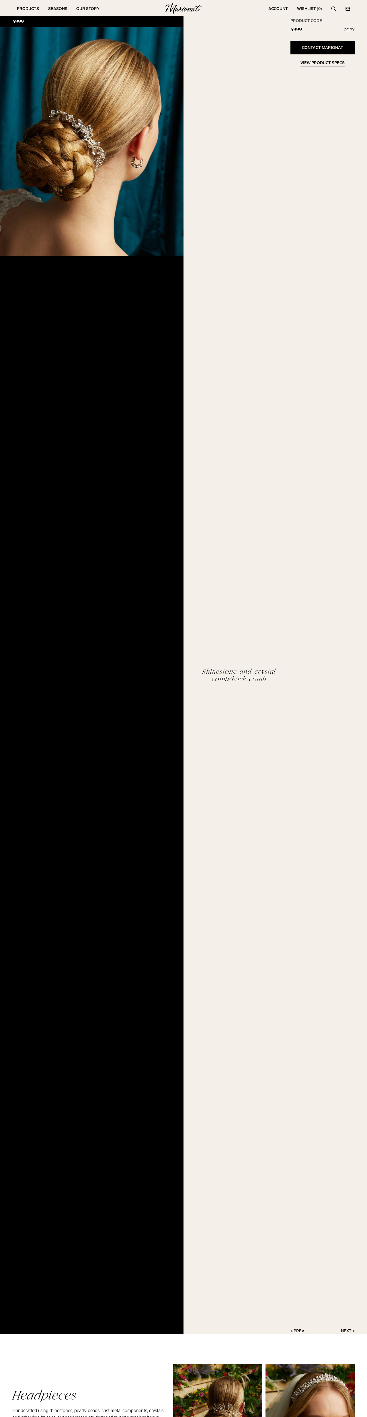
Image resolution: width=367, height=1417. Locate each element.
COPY (349, 30)
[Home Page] (183, 8)
